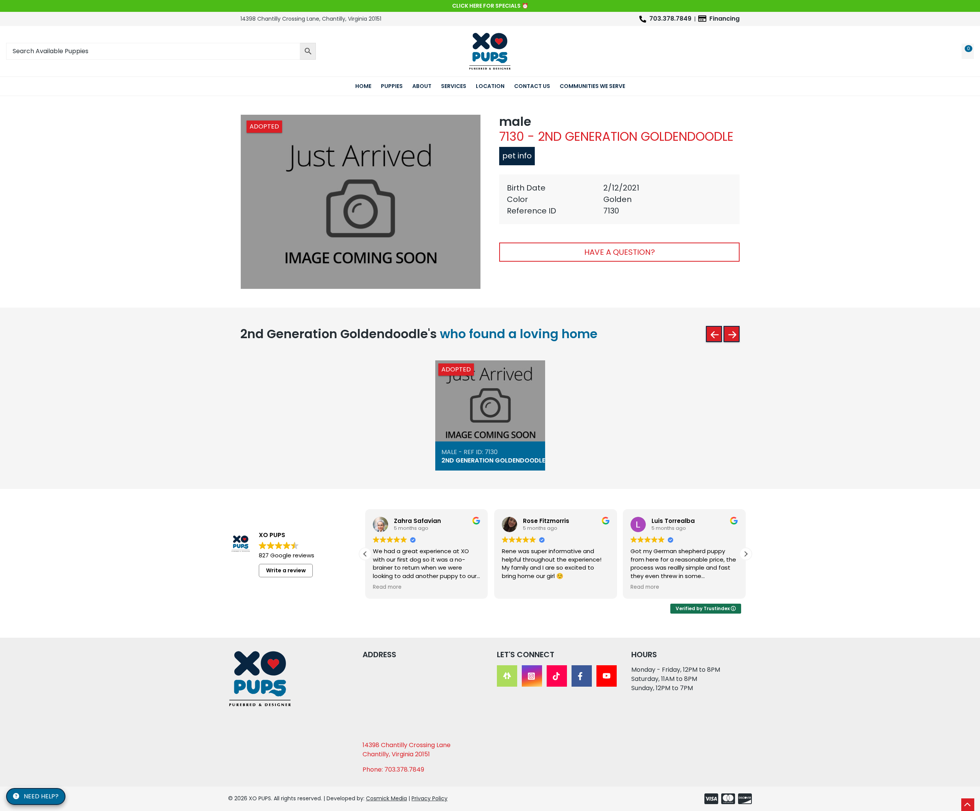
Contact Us (532, 86)
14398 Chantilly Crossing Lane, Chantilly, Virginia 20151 (310, 19)
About (421, 86)
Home (363, 86)
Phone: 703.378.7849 (393, 769)
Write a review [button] (286, 570)
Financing (724, 18)
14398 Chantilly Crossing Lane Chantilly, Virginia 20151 (407, 750)
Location (490, 86)
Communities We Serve (592, 86)
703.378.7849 (670, 18)
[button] (745, 554)
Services (453, 86)
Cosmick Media (386, 798)
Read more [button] (387, 587)
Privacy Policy (430, 798)
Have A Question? (619, 252)
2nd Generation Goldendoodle (493, 460)
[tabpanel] (619, 199)
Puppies (392, 86)
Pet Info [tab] (517, 155)
